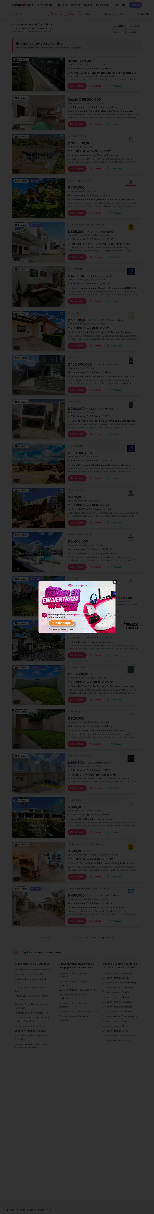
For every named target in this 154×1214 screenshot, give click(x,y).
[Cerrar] (114, 581)
